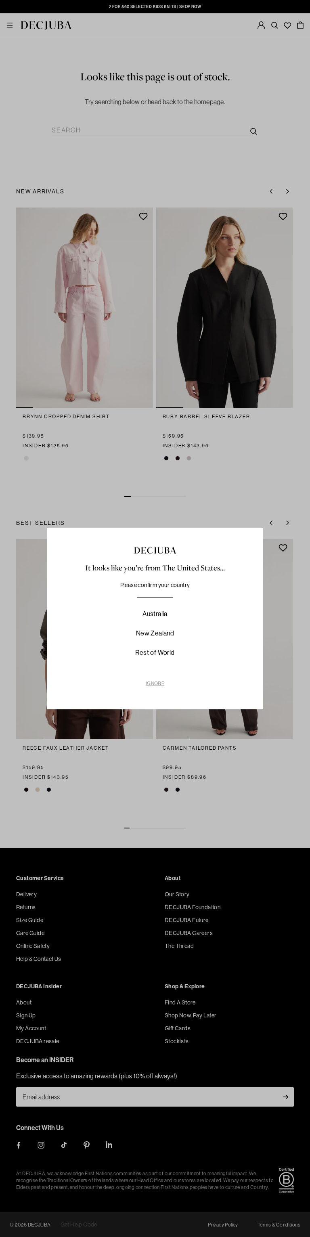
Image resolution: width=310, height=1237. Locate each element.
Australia (155, 614)
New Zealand (155, 633)
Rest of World (154, 652)
